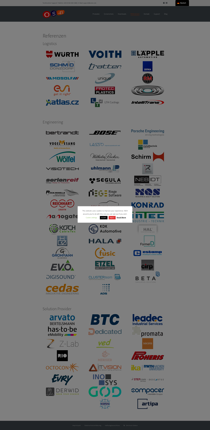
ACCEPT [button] (103, 218)
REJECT (112, 218)
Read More (121, 217)
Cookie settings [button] (91, 217)
